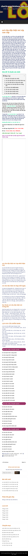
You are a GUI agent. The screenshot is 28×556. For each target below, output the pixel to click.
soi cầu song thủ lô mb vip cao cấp (9, 488)
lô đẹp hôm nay (5, 541)
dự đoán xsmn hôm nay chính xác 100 (10, 534)
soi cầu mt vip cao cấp (9, 456)
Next (23, 462)
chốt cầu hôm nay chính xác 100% (9, 455)
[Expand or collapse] (24, 76)
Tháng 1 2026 (5, 519)
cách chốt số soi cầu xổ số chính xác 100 (11, 528)
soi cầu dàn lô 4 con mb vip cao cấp (10, 484)
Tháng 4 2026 (5, 513)
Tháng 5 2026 (5, 510)
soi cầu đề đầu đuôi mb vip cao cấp (10, 490)
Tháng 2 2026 (5, 517)
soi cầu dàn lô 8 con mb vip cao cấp (10, 486)
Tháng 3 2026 (5, 515)
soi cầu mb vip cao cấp (7, 543)
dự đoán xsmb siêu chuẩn (7, 532)
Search (17, 472)
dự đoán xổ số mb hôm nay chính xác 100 (11, 530)
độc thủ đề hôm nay (6, 539)
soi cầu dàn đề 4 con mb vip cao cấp (10, 482)
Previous (5, 462)
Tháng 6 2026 (5, 508)
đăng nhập (12, 469)
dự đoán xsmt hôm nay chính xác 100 (10, 536)
